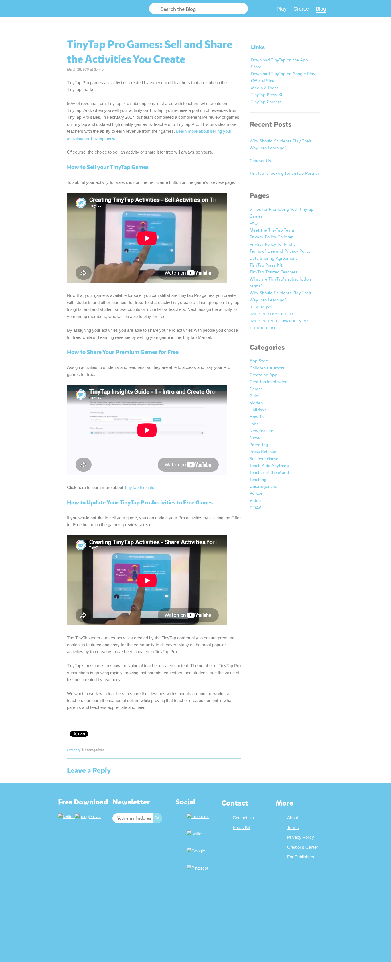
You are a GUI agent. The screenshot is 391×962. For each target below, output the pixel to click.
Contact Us (260, 161)
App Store (259, 361)
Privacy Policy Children (271, 237)
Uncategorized (93, 750)
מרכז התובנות (262, 328)
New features (262, 431)
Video (255, 500)
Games (256, 389)
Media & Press (265, 88)
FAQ (254, 223)
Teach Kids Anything (269, 465)
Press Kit (241, 827)
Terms (293, 827)
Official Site (262, 81)
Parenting (259, 445)
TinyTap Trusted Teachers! (274, 272)
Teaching (258, 479)
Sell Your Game (264, 459)
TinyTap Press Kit (267, 95)
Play (282, 9)
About (292, 817)
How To (257, 417)
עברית (255, 507)
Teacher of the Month (270, 472)
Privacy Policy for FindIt (272, 244)
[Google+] (198, 850)
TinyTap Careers (266, 102)
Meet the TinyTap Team (272, 230)
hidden (256, 403)
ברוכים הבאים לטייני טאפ (273, 314)
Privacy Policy (300, 837)
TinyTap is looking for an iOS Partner (284, 173)
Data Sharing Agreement (273, 258)
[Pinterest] (198, 868)
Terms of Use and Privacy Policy (280, 251)
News (255, 437)
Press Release (263, 451)
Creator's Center (302, 847)
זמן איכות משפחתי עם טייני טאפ (279, 321)
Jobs (254, 424)
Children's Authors (267, 368)
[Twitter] (195, 833)
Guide (255, 396)
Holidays (258, 410)
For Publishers (300, 856)
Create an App (263, 375)
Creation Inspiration (268, 382)
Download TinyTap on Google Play (283, 74)
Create (301, 9)
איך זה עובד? (261, 307)
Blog (321, 9)
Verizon (256, 493)
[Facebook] (198, 816)
